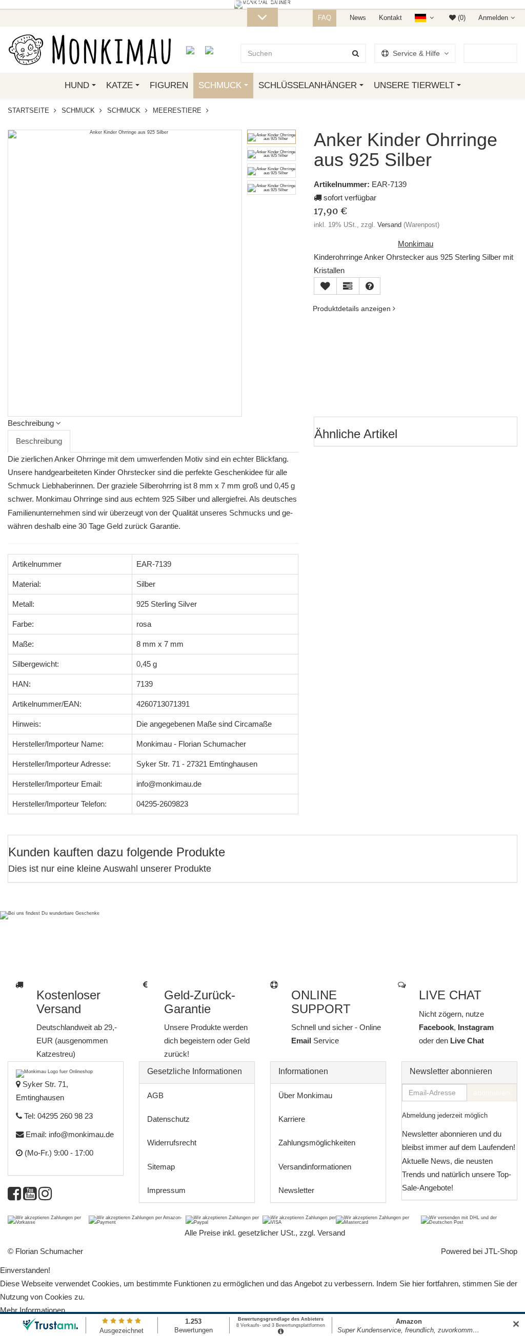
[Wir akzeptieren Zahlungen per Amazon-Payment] (137, 1219)
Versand (389, 225)
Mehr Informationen (32, 1310)
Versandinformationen (314, 1166)
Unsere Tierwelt (414, 85)
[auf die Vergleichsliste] (347, 286)
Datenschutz (168, 1119)
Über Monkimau (305, 1095)
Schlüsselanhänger (307, 85)
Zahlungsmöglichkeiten (316, 1142)
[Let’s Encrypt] (195, 49)
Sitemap (161, 1166)
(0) (461, 18)
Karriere (291, 1119)
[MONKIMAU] (90, 49)
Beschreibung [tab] (39, 441)
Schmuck (219, 85)
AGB (155, 1095)
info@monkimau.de (81, 1134)
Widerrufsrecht (171, 1142)
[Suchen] (355, 53)
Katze (119, 85)
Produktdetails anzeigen (353, 308)
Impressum (166, 1190)
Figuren (169, 85)
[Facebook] (14, 1196)
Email (302, 1040)
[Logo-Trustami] (216, 49)
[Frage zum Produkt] (369, 286)
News (358, 18)
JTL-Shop (500, 1251)
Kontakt (390, 18)
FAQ (324, 18)
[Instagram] (45, 1196)
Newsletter (296, 1190)
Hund (77, 85)
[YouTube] (29, 1196)
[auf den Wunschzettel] (325, 286)
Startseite (28, 110)
